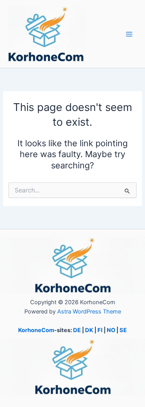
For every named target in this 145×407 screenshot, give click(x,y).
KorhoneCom (36, 330)
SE (123, 330)
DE (77, 330)
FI (99, 330)
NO (111, 330)
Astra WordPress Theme (89, 311)
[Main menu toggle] (129, 34)
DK (89, 330)
